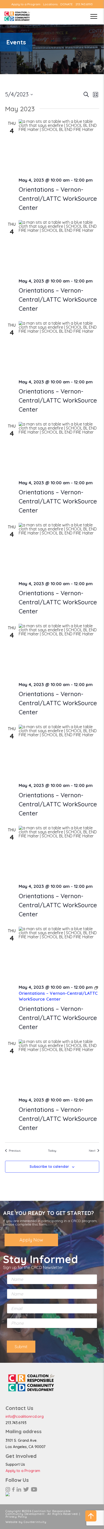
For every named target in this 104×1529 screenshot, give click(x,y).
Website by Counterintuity (26, 1522)
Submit (21, 1346)
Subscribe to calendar (49, 1166)
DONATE (66, 4)
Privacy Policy (16, 1516)
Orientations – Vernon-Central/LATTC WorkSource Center (58, 198)
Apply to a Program (25, 4)
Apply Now (31, 1240)
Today (52, 1150)
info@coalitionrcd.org (25, 1416)
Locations (50, 4)
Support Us (15, 1464)
